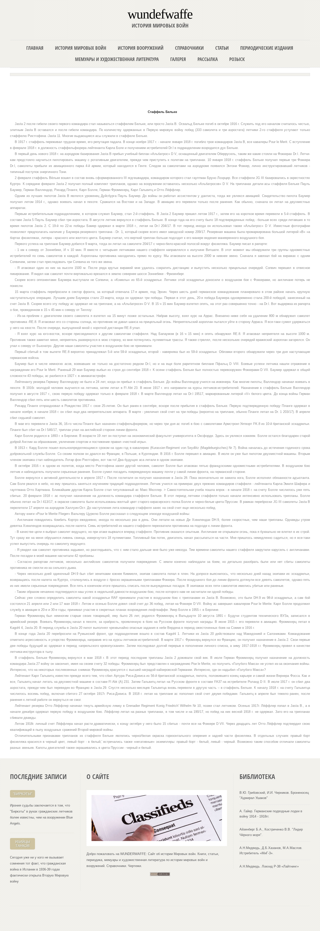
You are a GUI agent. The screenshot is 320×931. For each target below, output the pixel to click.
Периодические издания (266, 48)
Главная (35, 48)
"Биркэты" (22, 794)
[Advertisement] (160, 90)
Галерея (178, 59)
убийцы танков (22, 844)
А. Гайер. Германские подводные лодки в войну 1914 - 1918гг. (271, 813)
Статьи (222, 48)
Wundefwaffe (160, 13)
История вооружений (141, 48)
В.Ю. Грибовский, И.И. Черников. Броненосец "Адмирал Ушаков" (274, 795)
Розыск (237, 59)
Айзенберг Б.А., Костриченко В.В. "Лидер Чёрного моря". (271, 832)
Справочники (189, 48)
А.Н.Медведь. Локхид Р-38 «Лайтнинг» (269, 866)
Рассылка (208, 59)
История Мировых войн (80, 48)
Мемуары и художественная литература (117, 59)
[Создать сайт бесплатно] (160, 875)
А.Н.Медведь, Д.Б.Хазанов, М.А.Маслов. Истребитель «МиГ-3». (271, 850)
